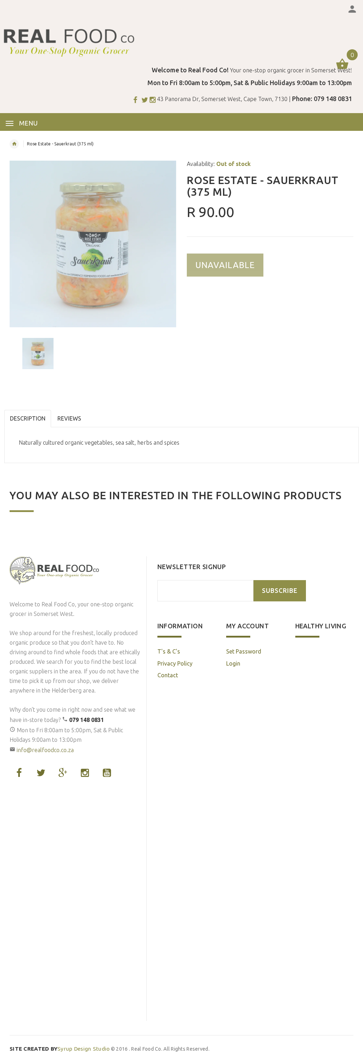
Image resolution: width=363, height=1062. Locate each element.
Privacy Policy (174, 663)
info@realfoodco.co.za (45, 750)
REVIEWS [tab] (69, 418)
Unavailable (225, 265)
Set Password (243, 651)
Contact (167, 675)
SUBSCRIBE (279, 590)
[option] (93, 244)
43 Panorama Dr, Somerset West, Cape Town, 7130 (222, 99)
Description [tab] (27, 418)
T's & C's (168, 651)
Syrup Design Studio (60, 1049)
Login (233, 663)
